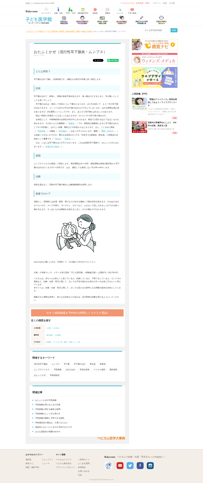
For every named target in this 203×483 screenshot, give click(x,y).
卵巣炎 (68, 139)
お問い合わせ (84, 471)
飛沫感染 (113, 369)
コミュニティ (47, 459)
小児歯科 (57, 335)
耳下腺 (67, 364)
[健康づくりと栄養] (141, 20)
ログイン (157, 3)
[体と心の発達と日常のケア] (121, 20)
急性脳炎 (63, 131)
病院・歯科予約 (32, 467)
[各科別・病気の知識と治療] (102, 20)
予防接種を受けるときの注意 (47, 405)
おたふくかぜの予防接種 (45, 400)
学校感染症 (55, 375)
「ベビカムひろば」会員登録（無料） (134, 3)
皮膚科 (48, 342)
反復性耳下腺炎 (52, 146)
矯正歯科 (49, 335)
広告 (80, 475)
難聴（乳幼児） (108, 131)
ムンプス (56, 364)
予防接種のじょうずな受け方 (47, 413)
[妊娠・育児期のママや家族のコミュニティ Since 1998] (32, 10)
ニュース (46, 463)
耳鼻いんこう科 (74, 342)
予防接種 (57, 369)
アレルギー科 (58, 342)
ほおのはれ (70, 369)
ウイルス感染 (99, 369)
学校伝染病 (84, 369)
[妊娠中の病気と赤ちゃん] (161, 20)
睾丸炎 (58, 139)
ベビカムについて (63, 459)
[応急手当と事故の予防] (64, 20)
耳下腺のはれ (79, 364)
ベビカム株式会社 (63, 463)
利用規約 (82, 467)
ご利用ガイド (84, 459)
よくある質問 (84, 463)
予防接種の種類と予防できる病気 (49, 418)
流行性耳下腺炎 (41, 364)
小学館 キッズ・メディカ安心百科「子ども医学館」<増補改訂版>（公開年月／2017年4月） (79, 272)
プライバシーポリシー (65, 467)
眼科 (65, 342)
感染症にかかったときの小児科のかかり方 (53, 427)
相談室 (28, 459)
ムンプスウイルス (41, 369)
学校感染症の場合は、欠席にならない (51, 422)
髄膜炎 (71, 123)
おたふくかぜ (40, 375)
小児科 (48, 328)
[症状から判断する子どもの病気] (82, 20)
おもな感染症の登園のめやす (47, 431)
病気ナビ (29, 463)
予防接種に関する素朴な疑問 (47, 409)
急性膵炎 (41, 131)
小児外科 (56, 328)
